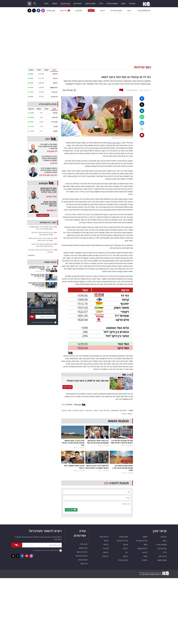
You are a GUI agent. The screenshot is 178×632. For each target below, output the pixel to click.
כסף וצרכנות (65, 3)
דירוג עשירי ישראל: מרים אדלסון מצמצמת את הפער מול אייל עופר (98, 441)
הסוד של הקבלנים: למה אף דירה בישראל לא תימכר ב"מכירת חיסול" (122, 441)
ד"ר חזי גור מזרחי (145, 90)
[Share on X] (142, 104)
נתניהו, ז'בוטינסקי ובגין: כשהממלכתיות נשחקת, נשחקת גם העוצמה (49, 158)
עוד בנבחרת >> (42, 215)
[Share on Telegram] (142, 123)
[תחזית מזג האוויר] (121, 457)
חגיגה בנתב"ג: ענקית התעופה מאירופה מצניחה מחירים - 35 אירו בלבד (73, 442)
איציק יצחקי (130, 445)
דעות (129, 10)
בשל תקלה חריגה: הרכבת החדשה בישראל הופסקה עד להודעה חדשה (97, 467)
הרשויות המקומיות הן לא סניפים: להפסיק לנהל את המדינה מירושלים (49, 170)
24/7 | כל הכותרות (48, 222)
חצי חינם (89, 410)
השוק (123, 3)
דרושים (105, 552)
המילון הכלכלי (123, 560)
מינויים (125, 544)
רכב (126, 552)
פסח (69, 410)
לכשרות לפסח (123, 199)
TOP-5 (105, 544)
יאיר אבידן (54, 163)
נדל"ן (101, 3)
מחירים (75, 410)
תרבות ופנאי (104, 536)
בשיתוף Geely (41, 287)
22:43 (55, 244)
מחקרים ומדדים (116, 10)
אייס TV (105, 548)
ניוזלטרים (79, 10)
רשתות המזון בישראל (113, 143)
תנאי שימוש (83, 548)
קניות (129, 414)
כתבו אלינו (83, 544)
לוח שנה (105, 556)
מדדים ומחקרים (141, 540)
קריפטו (144, 552)
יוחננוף (81, 410)
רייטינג (102, 10)
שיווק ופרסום (90, 3)
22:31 (55, 227)
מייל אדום (63, 10)
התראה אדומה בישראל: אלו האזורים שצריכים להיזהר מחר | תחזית (122, 468)
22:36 (55, 238)
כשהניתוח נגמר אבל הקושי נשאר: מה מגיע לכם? (38, 275)
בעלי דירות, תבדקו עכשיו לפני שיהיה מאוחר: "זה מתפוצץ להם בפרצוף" (37, 267)
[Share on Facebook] (142, 98)
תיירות (106, 540)
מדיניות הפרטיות (81, 556)
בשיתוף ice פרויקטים (40, 271)
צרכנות (64, 410)
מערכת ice (106, 445)
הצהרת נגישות (82, 552)
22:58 (55, 250)
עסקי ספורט (123, 536)
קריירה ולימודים (122, 540)
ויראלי (46, 3)
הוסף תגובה (70, 510)
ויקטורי (95, 410)
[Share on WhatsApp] (142, 117)
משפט (54, 3)
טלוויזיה (144, 560)
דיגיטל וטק (78, 3)
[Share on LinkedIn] (142, 110)
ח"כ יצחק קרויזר (52, 151)
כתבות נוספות (50, 262)
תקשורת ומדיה (112, 3)
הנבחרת (132, 3)
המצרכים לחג (94, 148)
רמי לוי (124, 414)
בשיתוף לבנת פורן (41, 278)
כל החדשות (32, 255)
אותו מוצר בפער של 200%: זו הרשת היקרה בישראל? (87, 380)
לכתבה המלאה (67, 387)
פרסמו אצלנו (82, 559)
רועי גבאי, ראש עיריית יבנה (48, 175)
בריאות (125, 556)
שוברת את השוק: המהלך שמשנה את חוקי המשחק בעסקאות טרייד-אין (36, 284)
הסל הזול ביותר (104, 410)
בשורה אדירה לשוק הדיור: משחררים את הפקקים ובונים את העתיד (47, 146)
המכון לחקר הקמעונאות (119, 410)
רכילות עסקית (142, 548)
